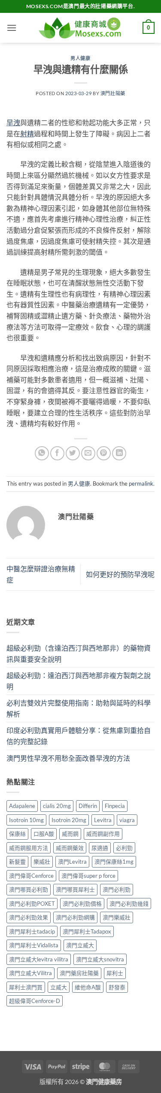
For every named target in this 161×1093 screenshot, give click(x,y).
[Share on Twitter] (73, 453)
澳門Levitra (72, 861)
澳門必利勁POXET (32, 903)
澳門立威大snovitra (100, 959)
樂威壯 (41, 861)
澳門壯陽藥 (112, 93)
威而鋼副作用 (103, 833)
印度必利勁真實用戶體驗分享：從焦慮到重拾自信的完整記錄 (78, 735)
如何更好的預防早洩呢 (120, 574)
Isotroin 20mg (69, 820)
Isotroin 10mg (26, 820)
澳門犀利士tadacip (32, 931)
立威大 (58, 987)
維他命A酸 (88, 987)
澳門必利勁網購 (75, 917)
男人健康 (80, 58)
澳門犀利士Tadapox (87, 931)
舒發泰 (117, 987)
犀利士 (114, 973)
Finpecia (115, 805)
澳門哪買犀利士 (75, 889)
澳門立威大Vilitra (30, 973)
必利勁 (124, 847)
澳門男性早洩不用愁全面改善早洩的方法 (68, 758)
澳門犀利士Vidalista (33, 945)
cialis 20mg (57, 805)
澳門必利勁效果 (28, 917)
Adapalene (22, 805)
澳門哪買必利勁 (28, 889)
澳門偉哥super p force (88, 875)
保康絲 (17, 833)
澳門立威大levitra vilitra (38, 959)
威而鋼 (70, 833)
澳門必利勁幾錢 (129, 903)
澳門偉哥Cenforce (31, 875)
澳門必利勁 (117, 889)
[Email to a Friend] (88, 453)
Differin (88, 805)
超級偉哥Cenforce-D (34, 1000)
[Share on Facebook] (57, 453)
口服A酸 (43, 833)
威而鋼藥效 (70, 847)
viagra (127, 820)
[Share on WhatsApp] (42, 453)
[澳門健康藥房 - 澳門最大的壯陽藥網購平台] (81, 28)
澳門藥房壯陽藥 (79, 973)
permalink (141, 483)
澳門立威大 (80, 945)
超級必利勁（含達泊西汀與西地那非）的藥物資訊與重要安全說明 (78, 653)
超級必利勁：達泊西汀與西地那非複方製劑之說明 (78, 681)
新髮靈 (17, 861)
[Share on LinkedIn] (119, 453)
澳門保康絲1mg (114, 861)
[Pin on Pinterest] (104, 453)
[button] (11, 27)
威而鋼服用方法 (28, 847)
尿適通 (99, 847)
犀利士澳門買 (26, 987)
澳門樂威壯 (117, 917)
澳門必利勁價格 (82, 903)
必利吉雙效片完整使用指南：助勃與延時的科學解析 (78, 708)
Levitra (103, 820)
